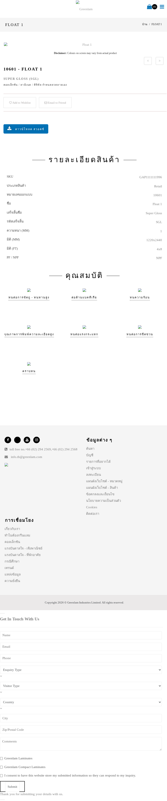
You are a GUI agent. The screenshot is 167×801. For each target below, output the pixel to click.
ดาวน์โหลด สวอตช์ (29, 129)
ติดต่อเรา (92, 513)
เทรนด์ (9, 568)
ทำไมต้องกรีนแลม (17, 535)
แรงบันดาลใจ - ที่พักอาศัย (23, 555)
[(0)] (149, 7)
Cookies (91, 507)
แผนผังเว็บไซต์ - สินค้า (102, 487)
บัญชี (89, 455)
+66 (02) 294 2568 (64, 449)
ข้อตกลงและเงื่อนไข (100, 494)
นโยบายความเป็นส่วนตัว (103, 500)
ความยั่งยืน (12, 581)
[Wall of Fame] (148, 61)
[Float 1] (85, 45)
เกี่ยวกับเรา (12, 529)
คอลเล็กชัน (12, 542)
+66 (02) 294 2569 (38, 449)
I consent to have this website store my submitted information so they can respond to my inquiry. (70, 775)
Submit (12, 786)
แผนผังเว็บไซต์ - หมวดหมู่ (104, 481)
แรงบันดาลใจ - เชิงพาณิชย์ (23, 548)
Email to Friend (56, 102)
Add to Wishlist (21, 102)
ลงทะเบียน (93, 474)
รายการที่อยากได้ (98, 461)
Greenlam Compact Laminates (24, 767)
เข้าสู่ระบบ (93, 468)
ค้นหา (90, 448)
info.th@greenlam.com (26, 457)
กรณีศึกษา (12, 561)
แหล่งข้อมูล (13, 574)
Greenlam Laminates (18, 758)
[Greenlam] (84, 9)
